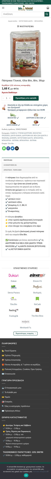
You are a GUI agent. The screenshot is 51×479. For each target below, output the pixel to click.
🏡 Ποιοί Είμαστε (9, 351)
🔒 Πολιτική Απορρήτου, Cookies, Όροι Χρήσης (22, 369)
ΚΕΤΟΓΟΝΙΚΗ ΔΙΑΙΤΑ (26, 21)
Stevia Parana (14, 293)
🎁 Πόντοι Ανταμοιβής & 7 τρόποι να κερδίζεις (21, 365)
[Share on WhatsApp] (4, 148)
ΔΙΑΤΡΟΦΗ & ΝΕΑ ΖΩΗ (34, 118)
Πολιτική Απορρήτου (40, 471)
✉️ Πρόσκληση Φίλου (11, 411)
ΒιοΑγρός (37, 293)
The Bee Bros (37, 316)
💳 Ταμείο (6, 397)
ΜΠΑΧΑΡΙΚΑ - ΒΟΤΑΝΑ (10, 140)
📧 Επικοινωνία (8, 374)
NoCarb (37, 304)
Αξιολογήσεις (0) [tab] (10, 165)
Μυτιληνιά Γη (25, 328)
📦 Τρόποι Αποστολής (11, 360)
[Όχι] (47, 472)
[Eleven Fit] (37, 275)
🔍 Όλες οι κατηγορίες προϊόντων (16, 406)
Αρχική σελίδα (12, 21)
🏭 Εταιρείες (7, 402)
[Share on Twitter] (12, 148)
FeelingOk (13, 316)
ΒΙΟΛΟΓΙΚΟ (12, 118)
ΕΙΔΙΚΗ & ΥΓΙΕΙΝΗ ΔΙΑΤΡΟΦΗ (21, 133)
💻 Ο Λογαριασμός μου (11, 388)
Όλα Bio (11, 143)
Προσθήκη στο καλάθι (26, 98)
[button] (3, 8)
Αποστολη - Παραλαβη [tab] (13, 170)
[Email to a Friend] (17, 148)
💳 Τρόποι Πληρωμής (11, 355)
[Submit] (46, 14)
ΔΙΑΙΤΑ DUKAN (12, 125)
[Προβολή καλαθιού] (47, 8)
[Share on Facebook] (8, 148)
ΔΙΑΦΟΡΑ (13, 138)
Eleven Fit (37, 281)
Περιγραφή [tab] (8, 160)
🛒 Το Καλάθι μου (9, 392)
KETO (35, 125)
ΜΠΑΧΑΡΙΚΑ (39, 21)
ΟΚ (26, 475)
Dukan (13, 281)
